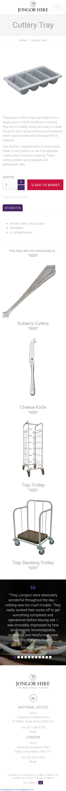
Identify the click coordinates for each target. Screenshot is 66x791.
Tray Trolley (33, 485)
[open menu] (57, 5)
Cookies (40, 774)
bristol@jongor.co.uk (8, 790)
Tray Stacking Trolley (33, 562)
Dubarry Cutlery (33, 323)
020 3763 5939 (35, 757)
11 (50, 658)
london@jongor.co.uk (25, 790)
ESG (56, 774)
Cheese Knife (33, 407)
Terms (49, 774)
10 (47, 658)
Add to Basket (47, 185)
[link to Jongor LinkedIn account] (33, 699)
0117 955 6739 (35, 727)
